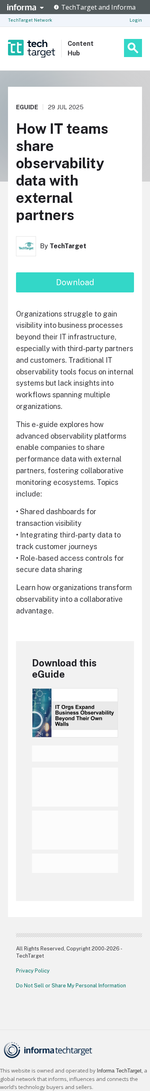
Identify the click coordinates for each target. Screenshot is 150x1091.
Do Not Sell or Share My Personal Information (71, 986)
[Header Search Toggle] (133, 48)
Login (136, 20)
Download (75, 282)
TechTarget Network (30, 20)
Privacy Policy (33, 971)
